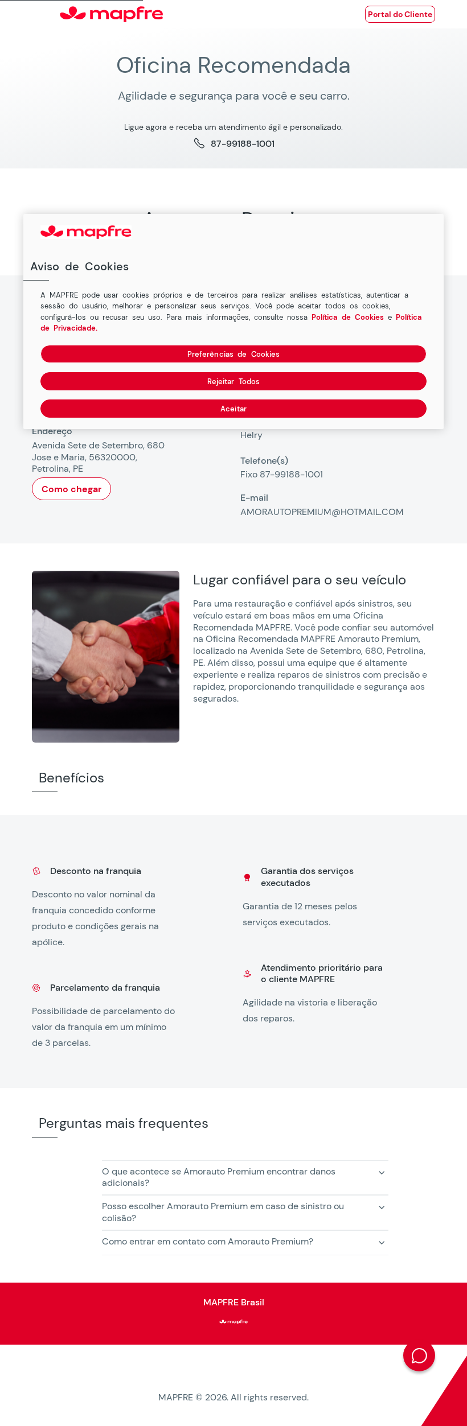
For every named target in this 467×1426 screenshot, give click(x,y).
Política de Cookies (348, 316)
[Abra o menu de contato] (419, 1355)
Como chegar (71, 489)
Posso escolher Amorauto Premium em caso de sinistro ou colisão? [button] (223, 1212)
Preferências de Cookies (233, 353)
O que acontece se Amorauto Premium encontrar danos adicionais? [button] (218, 1177)
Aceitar (233, 408)
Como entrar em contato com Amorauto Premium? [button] (207, 1241)
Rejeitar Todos (233, 381)
